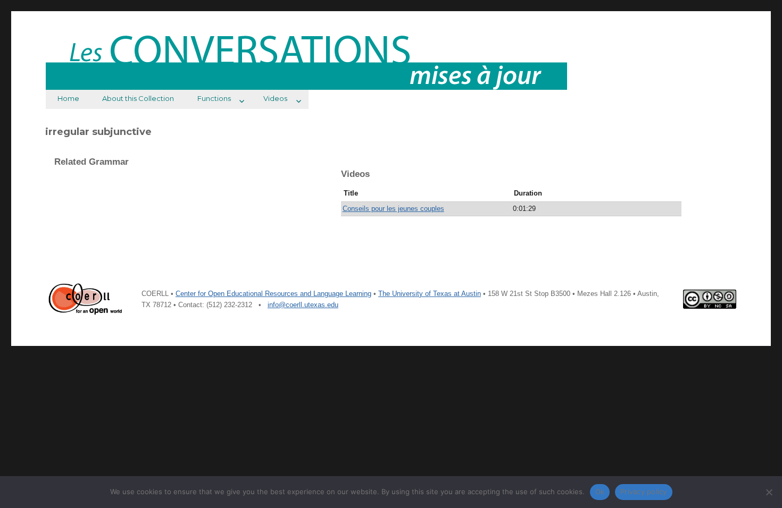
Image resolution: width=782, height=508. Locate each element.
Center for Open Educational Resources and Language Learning (273, 294)
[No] (768, 492)
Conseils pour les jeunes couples (393, 209)
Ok (600, 491)
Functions (214, 98)
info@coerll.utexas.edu (303, 305)
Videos (275, 98)
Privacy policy (643, 491)
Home (68, 98)
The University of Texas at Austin (429, 294)
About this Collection (138, 98)
